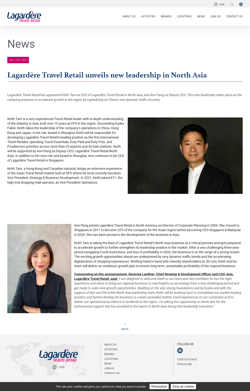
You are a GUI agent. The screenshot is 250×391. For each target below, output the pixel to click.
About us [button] (129, 16)
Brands (166, 16)
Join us (215, 16)
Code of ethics (187, 359)
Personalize (159, 386)
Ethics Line (184, 364)
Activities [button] (148, 16)
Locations (184, 16)
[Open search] (232, 4)
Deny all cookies (183, 386)
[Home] (24, 16)
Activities (110, 349)
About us (110, 344)
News (201, 16)
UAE (222, 4)
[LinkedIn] (241, 4)
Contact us (234, 16)
